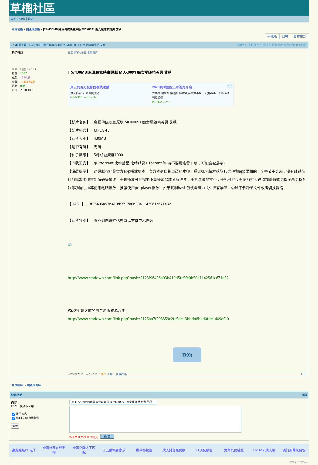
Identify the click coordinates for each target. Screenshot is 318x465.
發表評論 (121, 374)
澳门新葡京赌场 (294, 450)
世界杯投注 (144, 450)
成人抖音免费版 (173, 450)
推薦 (89, 52)
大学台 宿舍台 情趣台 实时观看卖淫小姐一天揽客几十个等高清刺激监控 (192, 93)
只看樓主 (265, 45)
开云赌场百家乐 (114, 450)
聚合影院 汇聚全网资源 (89, 92)
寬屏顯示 (253, 45)
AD (230, 86)
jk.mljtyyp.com (161, 101)
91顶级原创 (204, 450)
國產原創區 (33, 29)
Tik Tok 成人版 (264, 450)
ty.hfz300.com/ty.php (83, 97)
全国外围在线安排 (54, 450)
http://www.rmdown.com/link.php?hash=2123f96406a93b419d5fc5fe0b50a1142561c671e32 (148, 277)
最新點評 (277, 45)
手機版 (272, 36)
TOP (303, 374)
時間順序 (301, 45)
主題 (70, 52)
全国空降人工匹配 (84, 450)
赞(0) (187, 355)
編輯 (95, 52)
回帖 (285, 36)
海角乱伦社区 (234, 450)
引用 (110, 374)
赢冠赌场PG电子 (24, 450)
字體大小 (241, 45)
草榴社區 (17, 29)
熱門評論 (289, 45)
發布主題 (299, 36)
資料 (13, 19)
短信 (22, 19)
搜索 (31, 19)
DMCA (292, 462)
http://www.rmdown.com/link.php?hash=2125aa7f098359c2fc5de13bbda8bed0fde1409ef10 (148, 318)
